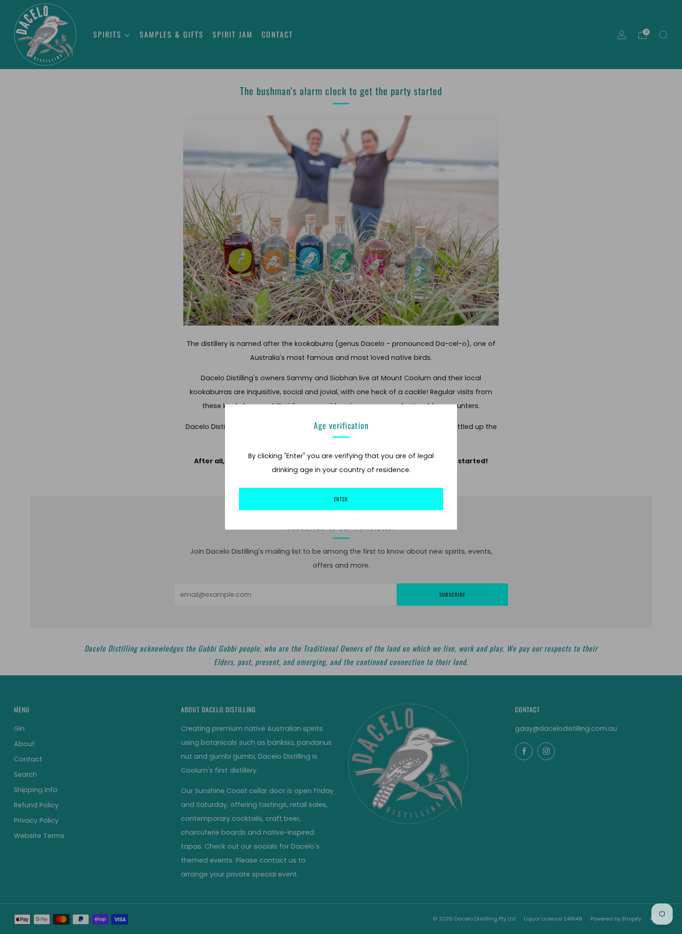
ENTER (341, 499)
